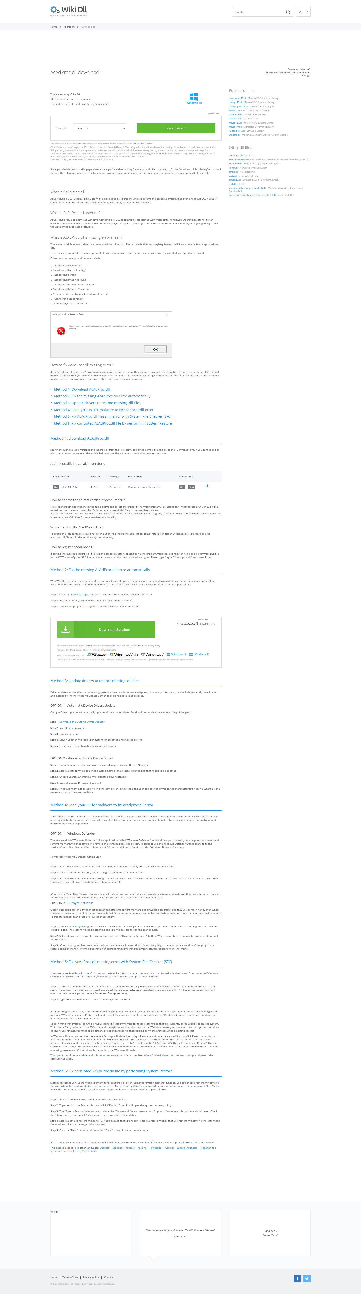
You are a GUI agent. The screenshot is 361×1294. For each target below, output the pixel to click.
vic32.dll (233, 176)
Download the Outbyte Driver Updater (81, 721)
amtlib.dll (233, 171)
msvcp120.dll (235, 122)
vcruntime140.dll (237, 98)
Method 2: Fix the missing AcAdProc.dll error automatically (102, 396)
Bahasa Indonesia (187, 1147)
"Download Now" (64, 147)
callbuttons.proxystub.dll (241, 159)
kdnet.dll (233, 167)
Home (53, 1277)
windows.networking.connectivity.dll (247, 188)
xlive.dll (232, 110)
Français (130, 1147)
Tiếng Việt (81, 1151)
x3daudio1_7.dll (237, 130)
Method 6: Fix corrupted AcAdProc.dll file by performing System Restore (113, 423)
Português (155, 1147)
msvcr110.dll (235, 126)
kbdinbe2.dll (235, 163)
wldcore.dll (234, 134)
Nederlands (207, 1147)
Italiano (142, 1147)
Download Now (176, 128)
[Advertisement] (180, 51)
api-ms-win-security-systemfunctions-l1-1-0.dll (252, 195)
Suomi (93, 1151)
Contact (108, 1277)
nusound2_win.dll (238, 155)
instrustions (103, 143)
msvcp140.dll (235, 102)
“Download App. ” (80, 594)
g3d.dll (232, 184)
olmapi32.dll (235, 179)
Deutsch (105, 1147)
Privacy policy (147, 143)
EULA (133, 143)
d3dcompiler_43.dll (238, 106)
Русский (169, 1147)
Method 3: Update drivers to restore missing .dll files (97, 402)
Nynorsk (55, 1151)
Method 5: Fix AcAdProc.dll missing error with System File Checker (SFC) (112, 416)
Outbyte (82, 143)
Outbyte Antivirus (80, 903)
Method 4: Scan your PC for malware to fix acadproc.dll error (103, 409)
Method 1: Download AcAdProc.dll (82, 389)
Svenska (67, 1151)
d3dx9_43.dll (235, 114)
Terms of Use (70, 1277)
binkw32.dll (235, 118)
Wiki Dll (55, 1211)
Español (117, 1147)
